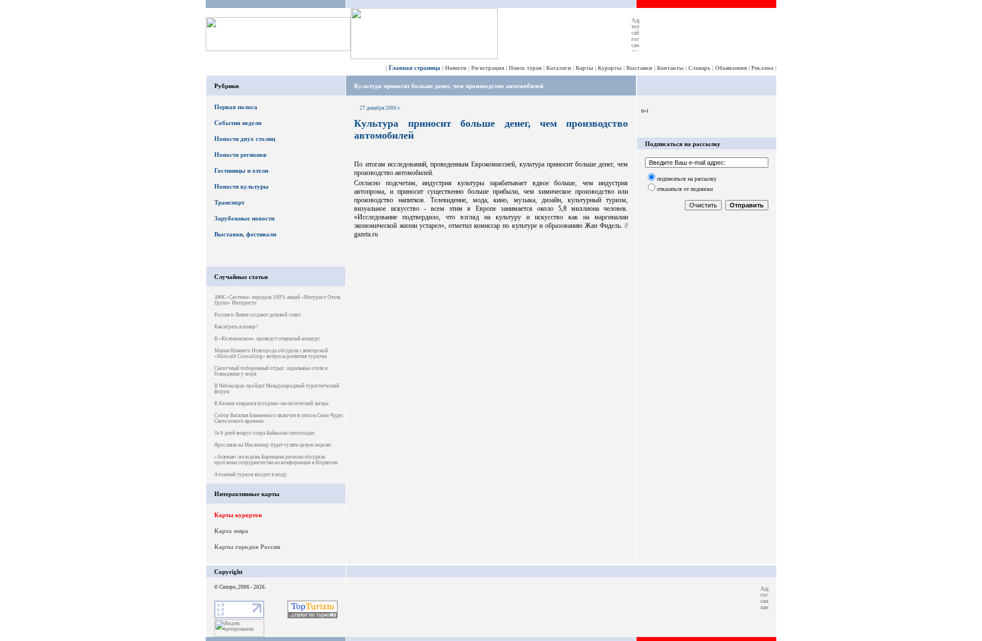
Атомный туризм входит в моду (250, 474)
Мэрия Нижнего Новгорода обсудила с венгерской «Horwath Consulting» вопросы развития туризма (271, 353)
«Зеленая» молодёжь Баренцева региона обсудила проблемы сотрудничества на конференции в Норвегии (276, 459)
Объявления (731, 68)
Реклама (762, 68)
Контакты (670, 68)
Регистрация (487, 68)
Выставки (639, 68)
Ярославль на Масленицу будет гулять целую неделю (272, 445)
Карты (584, 68)
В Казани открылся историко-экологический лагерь (271, 403)
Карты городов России (247, 546)
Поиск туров (525, 68)
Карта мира (231, 530)
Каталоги (558, 68)
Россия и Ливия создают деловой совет (257, 315)
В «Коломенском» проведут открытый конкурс (267, 339)
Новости (456, 68)
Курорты (610, 68)
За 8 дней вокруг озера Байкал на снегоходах (264, 433)
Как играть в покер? (236, 327)
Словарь (699, 68)
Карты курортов (238, 514)
